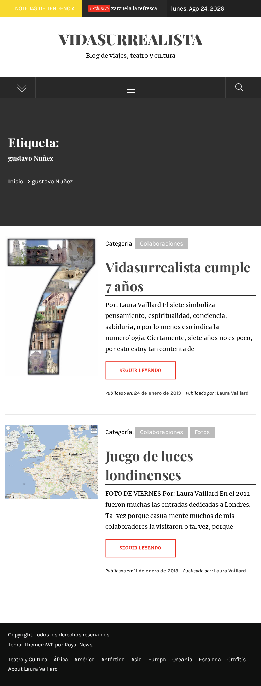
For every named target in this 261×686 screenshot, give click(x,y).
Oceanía (182, 659)
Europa (157, 659)
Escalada (210, 659)
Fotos (202, 432)
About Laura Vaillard (33, 669)
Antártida (113, 659)
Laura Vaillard (233, 393)
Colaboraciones (161, 243)
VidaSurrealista (130, 39)
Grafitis (236, 659)
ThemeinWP (39, 644)
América (84, 659)
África (61, 659)
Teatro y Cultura (27, 659)
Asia (136, 659)
